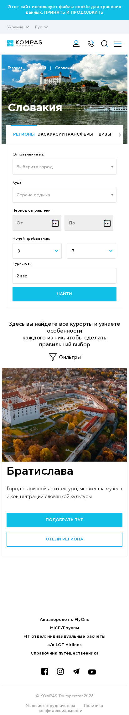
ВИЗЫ (105, 134)
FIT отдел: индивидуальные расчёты (64, 636)
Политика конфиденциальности (71, 708)
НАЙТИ (64, 294)
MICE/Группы (64, 628)
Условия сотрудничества (50, 705)
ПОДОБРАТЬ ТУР (65, 520)
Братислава (40, 472)
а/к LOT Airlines (64, 645)
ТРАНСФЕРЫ (78, 134)
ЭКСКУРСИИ (51, 134)
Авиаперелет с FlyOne (65, 619)
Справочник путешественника (65, 653)
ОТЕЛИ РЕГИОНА (64, 539)
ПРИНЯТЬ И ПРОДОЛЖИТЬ (73, 12)
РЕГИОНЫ (24, 134)
